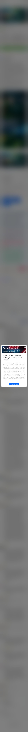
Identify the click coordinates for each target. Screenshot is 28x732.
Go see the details (14, 384)
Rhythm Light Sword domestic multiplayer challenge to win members (13, 358)
